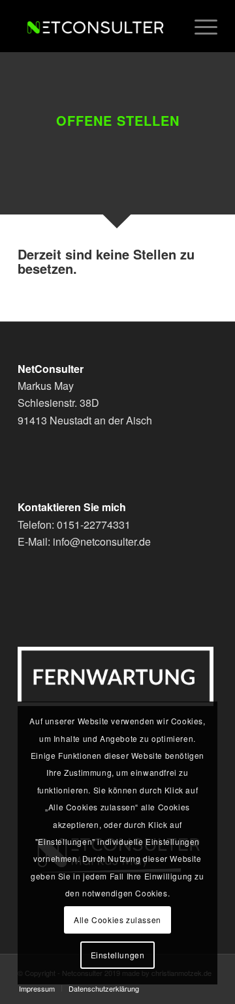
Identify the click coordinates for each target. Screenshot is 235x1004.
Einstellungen (118, 954)
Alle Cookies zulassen (117, 919)
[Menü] (199, 26)
